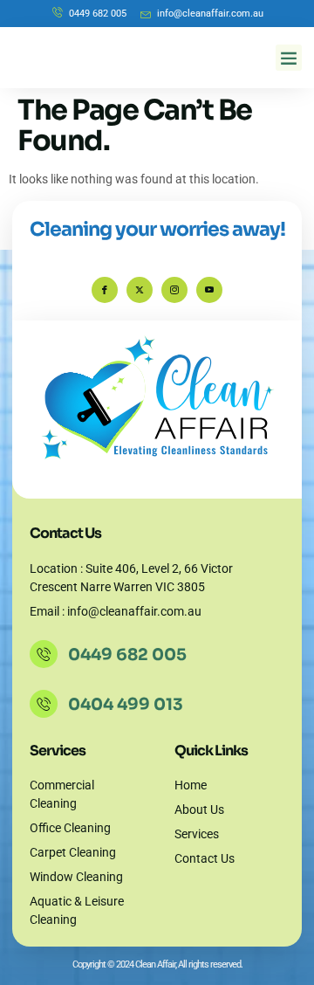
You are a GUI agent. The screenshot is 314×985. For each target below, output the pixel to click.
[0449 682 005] (44, 654)
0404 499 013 (125, 704)
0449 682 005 (127, 654)
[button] (289, 58)
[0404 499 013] (44, 704)
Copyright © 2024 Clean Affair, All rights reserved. (157, 964)
